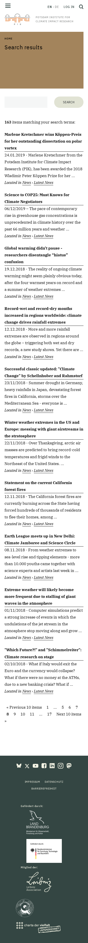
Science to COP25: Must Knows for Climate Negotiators (37, 198)
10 (23, 714)
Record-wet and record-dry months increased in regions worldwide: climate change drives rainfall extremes (43, 315)
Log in (69, 7)
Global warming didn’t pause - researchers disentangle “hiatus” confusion (36, 255)
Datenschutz (54, 781)
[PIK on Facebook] (44, 765)
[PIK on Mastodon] (69, 765)
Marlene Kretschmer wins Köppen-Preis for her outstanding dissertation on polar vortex (43, 141)
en (50, 7)
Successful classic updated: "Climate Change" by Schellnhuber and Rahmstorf (44, 372)
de (57, 7)
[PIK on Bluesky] (19, 765)
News (26, 182)
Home (8, 38)
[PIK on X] (27, 765)
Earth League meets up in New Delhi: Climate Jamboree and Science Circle (40, 539)
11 (32, 714)
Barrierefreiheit (43, 788)
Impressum (32, 781)
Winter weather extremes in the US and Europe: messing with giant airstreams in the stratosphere (44, 429)
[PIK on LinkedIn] (53, 765)
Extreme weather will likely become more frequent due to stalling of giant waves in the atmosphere (40, 596)
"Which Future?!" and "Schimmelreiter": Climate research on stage (43, 653)
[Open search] (80, 7)
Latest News (43, 182)
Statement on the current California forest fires (38, 486)
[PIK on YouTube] (36, 765)
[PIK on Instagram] (61, 765)
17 (49, 714)
